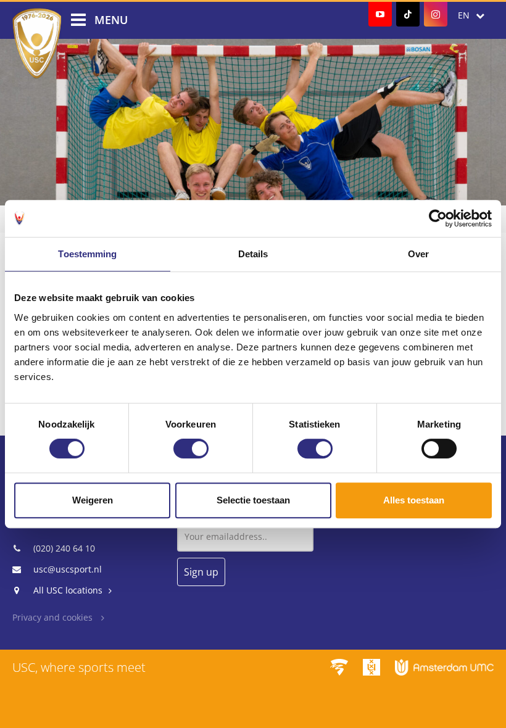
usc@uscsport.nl (67, 569)
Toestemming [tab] (87, 254)
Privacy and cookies (53, 617)
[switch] (191, 448)
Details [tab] (253, 254)
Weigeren (92, 500)
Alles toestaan (413, 500)
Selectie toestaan (253, 500)
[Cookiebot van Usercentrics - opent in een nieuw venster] (438, 218)
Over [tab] (418, 254)
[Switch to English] (471, 15)
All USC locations (67, 590)
